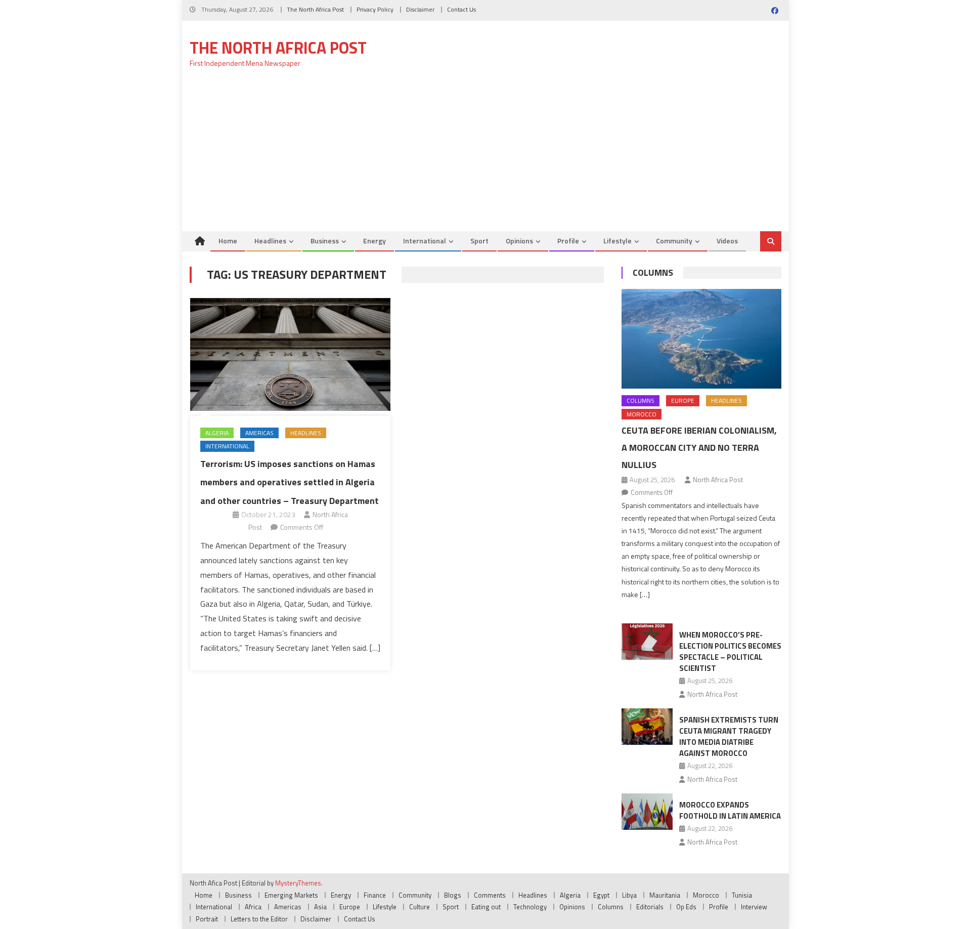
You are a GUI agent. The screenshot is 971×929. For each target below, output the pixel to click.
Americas (259, 433)
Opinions (519, 240)
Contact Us (461, 9)
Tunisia (742, 895)
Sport (479, 240)
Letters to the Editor (259, 919)
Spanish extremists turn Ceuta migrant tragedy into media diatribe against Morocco (728, 736)
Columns (653, 272)
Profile (568, 240)
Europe (682, 400)
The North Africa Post (315, 9)
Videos (727, 240)
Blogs (452, 895)
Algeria (217, 433)
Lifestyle (617, 240)
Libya (629, 895)
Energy (374, 240)
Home (227, 240)
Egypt (601, 895)
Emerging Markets (291, 895)
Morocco (641, 414)
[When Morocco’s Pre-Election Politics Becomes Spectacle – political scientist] (647, 641)
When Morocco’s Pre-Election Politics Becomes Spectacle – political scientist (730, 651)
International (424, 240)
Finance (375, 895)
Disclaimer (420, 9)
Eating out (486, 907)
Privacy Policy (375, 9)
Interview (754, 907)
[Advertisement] (485, 155)
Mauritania (664, 895)
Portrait (207, 919)
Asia (320, 907)
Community (674, 240)
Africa (253, 907)
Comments (490, 895)
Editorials (650, 907)
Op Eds (686, 907)
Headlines (270, 240)
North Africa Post (718, 480)
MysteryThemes (298, 883)
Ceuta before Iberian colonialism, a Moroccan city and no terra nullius (699, 448)
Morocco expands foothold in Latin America (730, 810)
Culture (419, 907)
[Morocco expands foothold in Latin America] (647, 811)
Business (325, 240)
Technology (530, 907)
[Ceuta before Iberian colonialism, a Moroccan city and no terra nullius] (701, 339)
